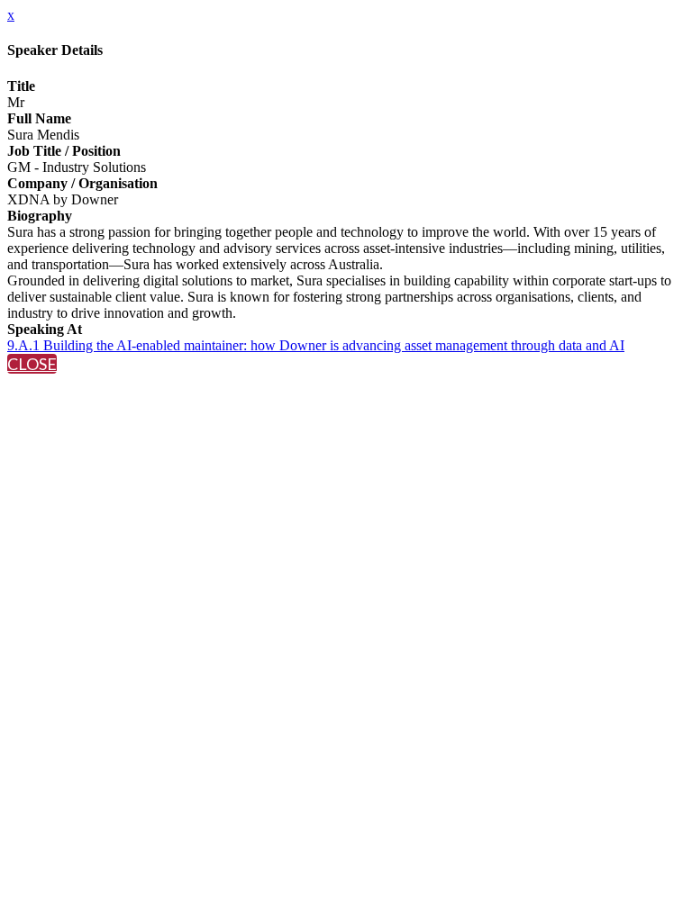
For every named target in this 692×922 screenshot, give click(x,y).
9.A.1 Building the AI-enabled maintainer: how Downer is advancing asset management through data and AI (315, 345)
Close (32, 364)
